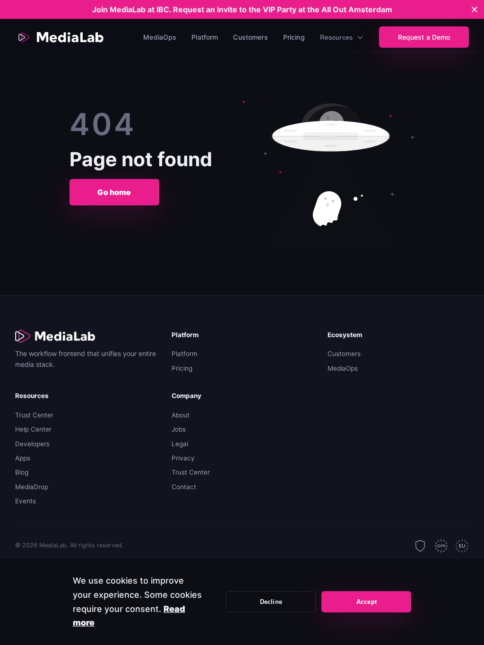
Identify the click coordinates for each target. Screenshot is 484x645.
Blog (21, 472)
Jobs (179, 429)
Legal (180, 444)
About (181, 415)
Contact (184, 487)
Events (25, 501)
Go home (114, 192)
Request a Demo (424, 37)
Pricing (294, 37)
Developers (32, 444)
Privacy (183, 458)
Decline (271, 601)
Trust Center (34, 415)
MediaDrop (31, 487)
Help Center (33, 429)
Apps (22, 458)
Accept (366, 601)
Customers (250, 37)
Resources (336, 37)
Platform (204, 37)
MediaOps (159, 37)
